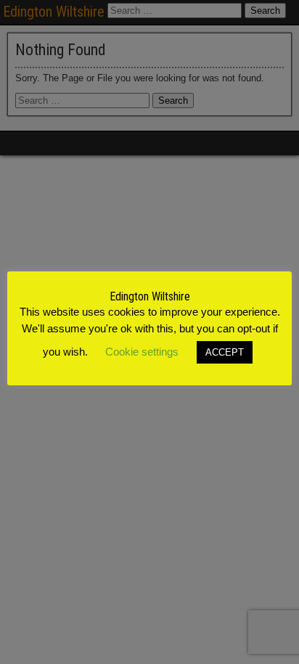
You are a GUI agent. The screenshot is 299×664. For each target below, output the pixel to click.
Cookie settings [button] (142, 351)
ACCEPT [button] (224, 352)
